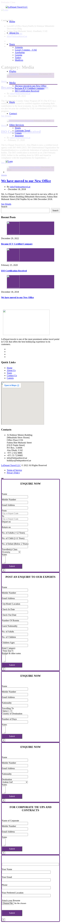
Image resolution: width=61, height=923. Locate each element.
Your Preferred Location (12, 892)
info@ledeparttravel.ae (20, 187)
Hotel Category (8, 648)
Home (12, 21)
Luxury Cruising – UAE (26, 50)
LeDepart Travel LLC (11, 465)
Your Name (7, 869)
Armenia (19, 47)
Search (4, 206)
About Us (14, 33)
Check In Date (8, 609)
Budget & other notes (11, 653)
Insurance (19, 135)
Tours (12, 44)
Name (4, 494)
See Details (6, 204)
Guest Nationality (9, 626)
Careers (10, 378)
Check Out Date (9, 615)
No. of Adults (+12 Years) (13, 533)
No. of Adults (8, 631)
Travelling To (8, 708)
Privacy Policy (13, 473)
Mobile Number (9, 499)
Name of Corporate (10, 820)
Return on (6, 527)
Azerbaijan (20, 52)
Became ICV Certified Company (29, 88)
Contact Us (12, 375)
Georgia (18, 55)
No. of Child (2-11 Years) (13, 538)
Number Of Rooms (10, 620)
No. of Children (9, 637)
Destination (7, 779)
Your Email (7, 877)
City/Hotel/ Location (11, 604)
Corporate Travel (22, 130)
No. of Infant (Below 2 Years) (15, 544)
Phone (4, 885)
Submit (12, 566)
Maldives (19, 60)
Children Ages (8, 642)
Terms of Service (14, 470)
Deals (12, 102)
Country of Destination (12, 713)
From (4, 510)
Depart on (6, 521)
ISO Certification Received (27, 91)
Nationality (7, 703)
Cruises (18, 133)
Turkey (18, 57)
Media (12, 82)
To (3, 516)
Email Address (8, 505)
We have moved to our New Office (30, 86)
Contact (13, 113)
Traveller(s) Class (9, 549)
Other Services (16, 124)
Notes (4, 554)
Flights (12, 71)
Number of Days (9, 719)
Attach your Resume (11, 900)
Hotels (18, 128)
